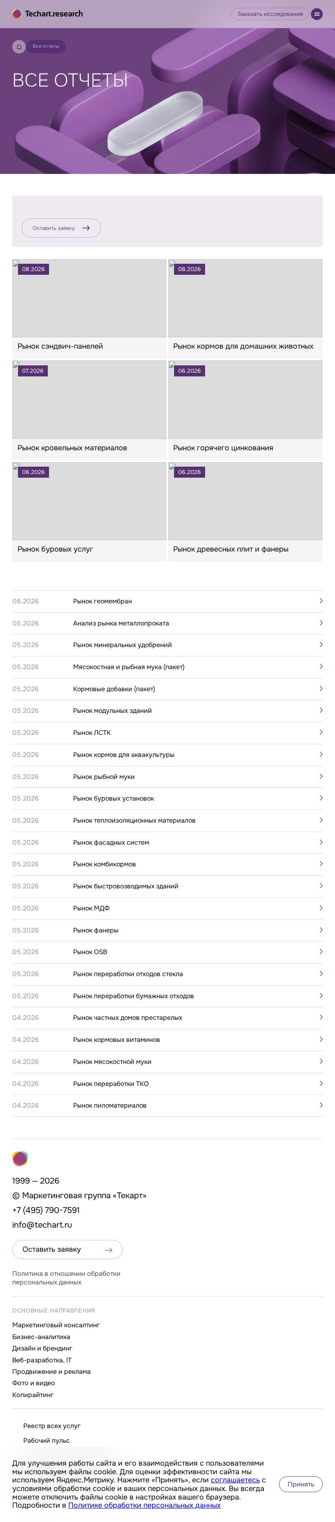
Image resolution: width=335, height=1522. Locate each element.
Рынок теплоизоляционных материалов (134, 821)
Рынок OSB (90, 952)
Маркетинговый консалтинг (56, 1325)
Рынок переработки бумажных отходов (133, 996)
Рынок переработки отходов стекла (128, 974)
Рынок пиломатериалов (110, 1105)
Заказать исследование (270, 14)
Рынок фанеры (95, 930)
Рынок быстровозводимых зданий (126, 886)
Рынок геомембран (102, 601)
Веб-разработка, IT (41, 1360)
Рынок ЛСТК (92, 733)
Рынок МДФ (91, 908)
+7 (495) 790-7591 (46, 1210)
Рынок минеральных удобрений (122, 645)
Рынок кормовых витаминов (116, 1040)
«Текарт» (130, 1195)
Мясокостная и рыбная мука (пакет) (129, 667)
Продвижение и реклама (51, 1371)
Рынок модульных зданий (112, 711)
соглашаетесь (235, 1479)
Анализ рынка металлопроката (121, 623)
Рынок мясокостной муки (112, 1062)
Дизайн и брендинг (42, 1348)
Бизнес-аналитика (41, 1337)
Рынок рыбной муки (104, 777)
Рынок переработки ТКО (111, 1084)
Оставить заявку (54, 228)
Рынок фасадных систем (111, 843)
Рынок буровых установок (113, 798)
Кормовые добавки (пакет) (114, 689)
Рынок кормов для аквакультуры (123, 755)
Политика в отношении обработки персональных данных (66, 1277)
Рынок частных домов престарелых (127, 1018)
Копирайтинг (33, 1395)
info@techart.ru (42, 1225)
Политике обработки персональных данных (144, 1505)
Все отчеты (46, 46)
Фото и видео (33, 1383)
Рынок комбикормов (104, 864)
